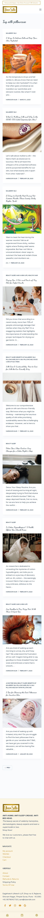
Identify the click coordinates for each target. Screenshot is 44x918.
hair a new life (21, 275)
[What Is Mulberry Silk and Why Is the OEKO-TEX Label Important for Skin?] (22, 137)
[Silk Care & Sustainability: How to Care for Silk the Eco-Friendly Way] (22, 387)
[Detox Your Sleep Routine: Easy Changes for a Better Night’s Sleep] (22, 469)
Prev (8, 767)
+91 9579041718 (10, 899)
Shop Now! (7, 830)
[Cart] (21, 915)
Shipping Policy (9, 882)
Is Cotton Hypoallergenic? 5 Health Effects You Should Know (20, 528)
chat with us (10, 838)
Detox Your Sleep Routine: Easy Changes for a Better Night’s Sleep (19, 449)
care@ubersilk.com (27, 899)
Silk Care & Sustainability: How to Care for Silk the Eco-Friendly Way (21, 367)
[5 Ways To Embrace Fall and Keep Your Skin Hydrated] (22, 58)
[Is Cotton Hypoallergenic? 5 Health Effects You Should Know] (22, 547)
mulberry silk (11, 33)
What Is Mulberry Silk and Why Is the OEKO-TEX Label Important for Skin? (22, 118)
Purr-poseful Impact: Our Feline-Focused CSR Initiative (21, 3)
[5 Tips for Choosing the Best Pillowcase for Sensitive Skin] (22, 713)
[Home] (7, 915)
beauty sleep (11, 275)
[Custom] (36, 915)
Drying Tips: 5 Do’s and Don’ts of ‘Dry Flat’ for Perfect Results (21, 281)
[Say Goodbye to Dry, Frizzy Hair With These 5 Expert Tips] (22, 629)
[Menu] (40, 10)
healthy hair (33, 275)
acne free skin (11, 683)
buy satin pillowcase (23, 687)
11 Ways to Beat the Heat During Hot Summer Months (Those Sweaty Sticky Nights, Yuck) (21, 198)
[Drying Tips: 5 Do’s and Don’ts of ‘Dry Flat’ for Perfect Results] (22, 300)
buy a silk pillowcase (24, 359)
